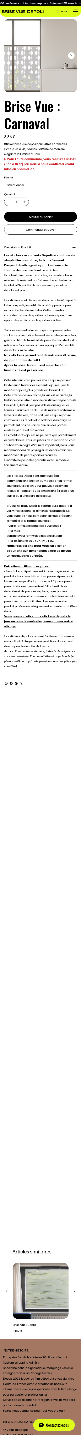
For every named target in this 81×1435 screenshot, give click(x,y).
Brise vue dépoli (50, 525)
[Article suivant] (74, 1290)
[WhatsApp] (6, 683)
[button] (64, 11)
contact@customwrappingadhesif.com (34, 535)
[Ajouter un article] (25, 202)
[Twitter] (21, 683)
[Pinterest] (16, 683)
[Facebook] (11, 683)
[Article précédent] (6, 1290)
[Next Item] (71, 55)
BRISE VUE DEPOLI (23, 11)
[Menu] (75, 11)
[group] (40, 1298)
